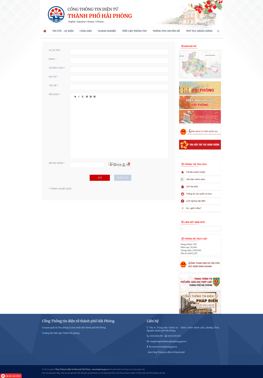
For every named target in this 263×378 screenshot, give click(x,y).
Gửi (100, 177)
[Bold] (75, 97)
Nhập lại (122, 177)
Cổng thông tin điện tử (93, 9)
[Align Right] (94, 97)
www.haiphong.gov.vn (100, 369)
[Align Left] (87, 97)
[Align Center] (91, 97)
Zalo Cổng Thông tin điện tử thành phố (166, 352)
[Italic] (79, 97)
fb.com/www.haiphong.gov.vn (163, 346)
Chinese (100, 22)
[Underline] (82, 97)
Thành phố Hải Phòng (100, 16)
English (72, 22)
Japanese (81, 22)
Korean (91, 22)
